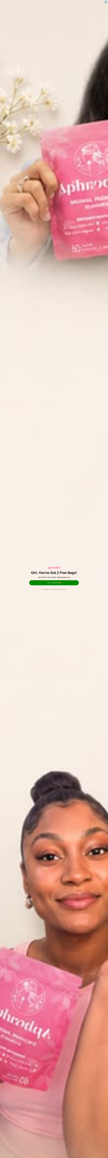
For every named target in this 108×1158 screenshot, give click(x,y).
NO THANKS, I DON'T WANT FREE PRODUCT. (54, 589)
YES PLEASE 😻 (54, 583)
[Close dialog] (105, 2)
